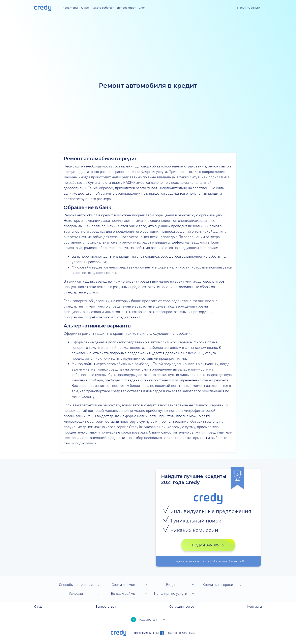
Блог (142, 7)
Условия (76, 593)
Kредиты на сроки (218, 584)
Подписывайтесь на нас (145, 632)
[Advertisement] (148, 46)
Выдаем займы (123, 593)
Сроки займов (123, 584)
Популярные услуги (170, 593)
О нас (85, 7)
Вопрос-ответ (126, 7)
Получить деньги (248, 7)
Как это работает (103, 7)
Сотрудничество (181, 606)
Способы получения (76, 584)
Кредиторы (70, 7)
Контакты (254, 606)
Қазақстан (148, 619)
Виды (170, 584)
